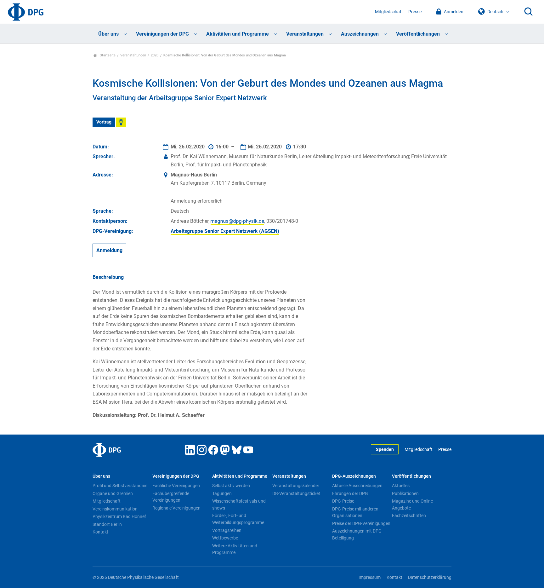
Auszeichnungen (360, 34)
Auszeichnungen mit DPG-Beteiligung (357, 534)
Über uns (108, 34)
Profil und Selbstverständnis (120, 485)
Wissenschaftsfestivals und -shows (240, 504)
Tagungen (222, 493)
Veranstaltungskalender (295, 485)
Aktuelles (401, 485)
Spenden (385, 449)
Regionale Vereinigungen (176, 507)
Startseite (107, 55)
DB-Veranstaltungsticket (296, 493)
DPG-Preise (343, 501)
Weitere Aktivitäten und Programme (234, 549)
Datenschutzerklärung (429, 577)
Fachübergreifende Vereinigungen (170, 497)
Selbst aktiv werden (231, 485)
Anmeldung (109, 250)
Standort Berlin (107, 524)
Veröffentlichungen (418, 34)
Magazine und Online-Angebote (413, 504)
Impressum (370, 577)
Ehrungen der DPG (350, 493)
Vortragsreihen (226, 530)
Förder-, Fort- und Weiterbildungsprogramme (238, 519)
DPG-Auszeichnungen (354, 476)
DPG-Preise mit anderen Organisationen (355, 512)
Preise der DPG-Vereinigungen (361, 523)
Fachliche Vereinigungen (176, 485)
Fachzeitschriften (409, 515)
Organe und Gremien (113, 493)
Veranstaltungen (305, 34)
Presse (415, 11)
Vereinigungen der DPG (162, 34)
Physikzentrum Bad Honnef (119, 516)
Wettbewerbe (225, 537)
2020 (154, 55)
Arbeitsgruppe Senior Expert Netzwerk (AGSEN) (225, 231)
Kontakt (100, 531)
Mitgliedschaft (389, 11)
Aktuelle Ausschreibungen (357, 485)
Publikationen (405, 493)
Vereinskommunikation (115, 508)
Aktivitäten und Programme (237, 34)
